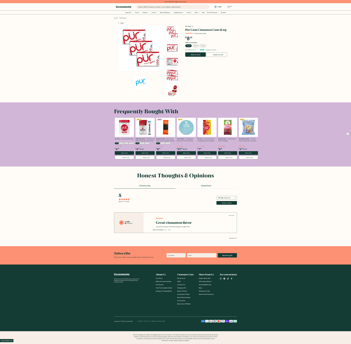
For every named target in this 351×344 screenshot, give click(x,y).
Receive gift (227, 255)
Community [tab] (144, 185)
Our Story (159, 278)
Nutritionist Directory (206, 294)
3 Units (188, 45)
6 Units (196, 45)
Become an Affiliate (183, 304)
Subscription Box (205, 278)
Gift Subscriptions (205, 281)
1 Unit (117, 143)
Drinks (154, 12)
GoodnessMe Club (205, 284)
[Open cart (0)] (236, 7)
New (203, 12)
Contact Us (181, 284)
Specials (128, 12)
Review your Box (204, 291)
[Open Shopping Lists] (225, 7)
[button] (6, 340)
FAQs (179, 281)
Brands (223, 12)
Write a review (227, 203)
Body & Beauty (165, 12)
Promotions (181, 300)
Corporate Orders (183, 294)
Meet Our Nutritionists (163, 281)
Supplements (178, 12)
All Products (123, 18)
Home (188, 12)
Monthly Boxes (212, 12)
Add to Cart (195, 54)
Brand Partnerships (183, 297)
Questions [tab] (206, 185)
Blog (200, 288)
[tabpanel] (175, 214)
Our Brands (159, 284)
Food (136, 12)
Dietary (145, 12)
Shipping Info (181, 288)
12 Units (203, 45)
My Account (181, 278)
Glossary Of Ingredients (164, 291)
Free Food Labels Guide (164, 288)
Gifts (196, 12)
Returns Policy (182, 291)
